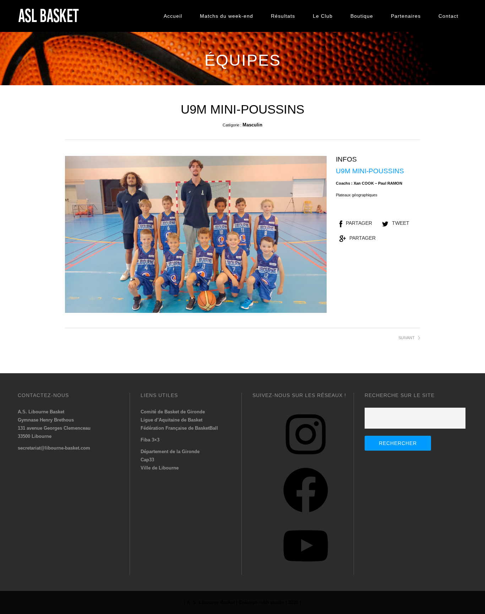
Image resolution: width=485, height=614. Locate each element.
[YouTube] (305, 571)
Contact (448, 16)
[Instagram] (305, 459)
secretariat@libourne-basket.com (54, 448)
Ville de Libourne (160, 468)
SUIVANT (406, 338)
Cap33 (147, 459)
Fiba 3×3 (150, 439)
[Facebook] (305, 515)
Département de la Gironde (170, 451)
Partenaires (406, 16)
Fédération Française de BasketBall (179, 428)
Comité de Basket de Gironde (173, 411)
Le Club (323, 16)
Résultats (283, 16)
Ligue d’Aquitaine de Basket (171, 420)
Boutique (361, 16)
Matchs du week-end (226, 16)
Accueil (173, 16)
